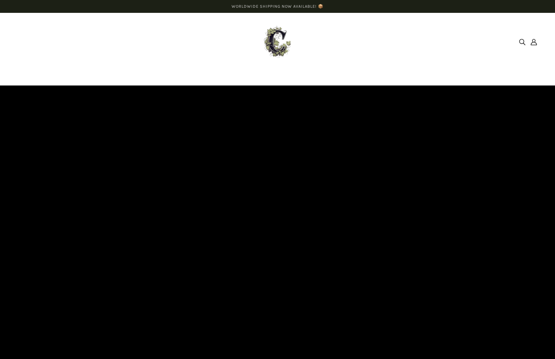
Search (266, 289)
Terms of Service (277, 305)
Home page (260, 159)
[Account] (534, 41)
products (331, 159)
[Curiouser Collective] (277, 41)
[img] (522, 41)
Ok (526, 304)
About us (269, 297)
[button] (35, 334)
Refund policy (274, 313)
